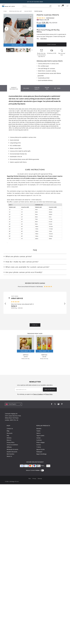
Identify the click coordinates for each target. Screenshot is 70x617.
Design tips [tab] (47, 88)
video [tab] (58, 88)
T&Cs (29, 478)
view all (35, 325)
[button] (5, 303)
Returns (9, 440)
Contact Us (10, 428)
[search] (50, 6)
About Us (9, 456)
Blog (8, 431)
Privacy (34, 478)
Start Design (51, 44)
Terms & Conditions (12, 445)
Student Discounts (12, 451)
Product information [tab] (14, 88)
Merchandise (10, 454)
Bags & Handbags (41, 454)
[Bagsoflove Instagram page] (58, 404)
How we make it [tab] (36, 88)
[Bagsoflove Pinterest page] (62, 404)
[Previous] (6, 29)
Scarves (38, 445)
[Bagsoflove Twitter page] (55, 404)
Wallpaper (39, 451)
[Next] (30, 29)
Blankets (38, 428)
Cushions (39, 440)
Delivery (9, 438)
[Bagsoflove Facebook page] (52, 404)
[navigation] (13, 404)
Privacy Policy (10, 442)
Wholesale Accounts (12, 449)
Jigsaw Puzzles (40, 449)
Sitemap (40, 478)
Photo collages (40, 442)
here (54, 202)
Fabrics (38, 433)
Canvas (38, 438)
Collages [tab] (26, 88)
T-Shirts (38, 447)
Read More (43, 38)
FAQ (8, 435)
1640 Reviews (50, 18)
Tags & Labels (40, 435)
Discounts (9, 433)
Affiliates (9, 447)
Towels (38, 431)
